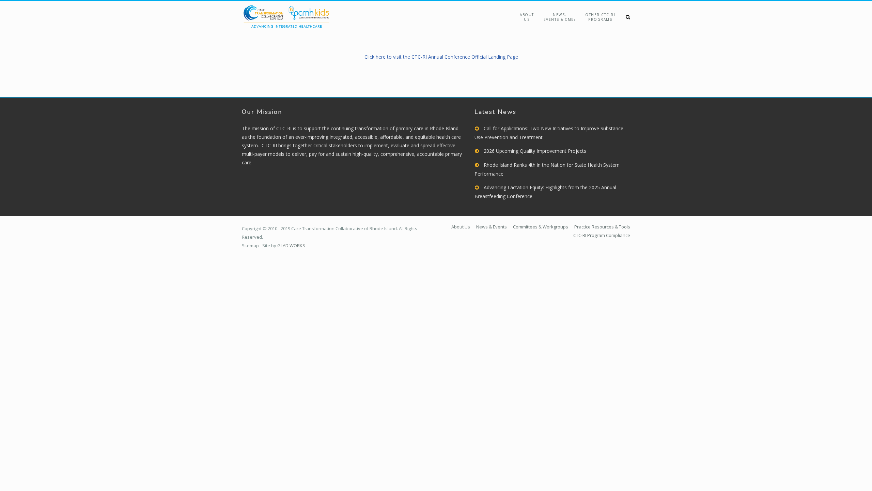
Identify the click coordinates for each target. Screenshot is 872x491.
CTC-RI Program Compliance (601, 235)
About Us (527, 17)
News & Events (491, 227)
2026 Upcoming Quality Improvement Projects (535, 151)
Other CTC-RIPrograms (600, 17)
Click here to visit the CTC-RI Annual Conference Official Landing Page (441, 57)
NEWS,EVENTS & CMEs (560, 17)
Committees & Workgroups (540, 227)
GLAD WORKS (291, 245)
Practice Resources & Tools (602, 227)
